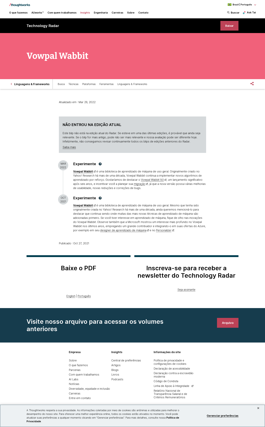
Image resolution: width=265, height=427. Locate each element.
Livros (115, 374)
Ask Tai (251, 12)
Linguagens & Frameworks (132, 84)
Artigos (116, 365)
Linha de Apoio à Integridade (171, 386)
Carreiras (74, 393)
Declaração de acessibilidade (172, 368)
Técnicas (73, 84)
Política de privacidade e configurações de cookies (170, 362)
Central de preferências (126, 360)
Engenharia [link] (101, 12)
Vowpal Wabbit (83, 171)
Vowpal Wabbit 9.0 (152, 179)
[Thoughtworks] (19, 3)
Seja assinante (186, 289)
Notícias (74, 384)
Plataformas (89, 84)
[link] (229, 26)
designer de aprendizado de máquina (123, 230)
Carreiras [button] (117, 12)
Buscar (235, 12)
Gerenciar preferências (222, 415)
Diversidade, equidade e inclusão (89, 388)
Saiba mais (69, 147)
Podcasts (117, 379)
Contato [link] (143, 12)
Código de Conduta (166, 381)
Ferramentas (106, 84)
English (70, 296)
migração (139, 183)
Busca (61, 84)
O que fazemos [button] (18, 12)
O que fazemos (78, 365)
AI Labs (73, 379)
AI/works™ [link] (37, 12)
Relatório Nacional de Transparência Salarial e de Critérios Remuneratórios (170, 394)
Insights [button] (85, 12)
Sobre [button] (130, 12)
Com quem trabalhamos (84, 374)
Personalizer (163, 230)
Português (84, 296)
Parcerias (75, 370)
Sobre (73, 360)
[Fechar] (258, 408)
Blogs (115, 370)
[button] (100, 163)
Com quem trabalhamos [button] (62, 12)
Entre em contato (80, 398)
